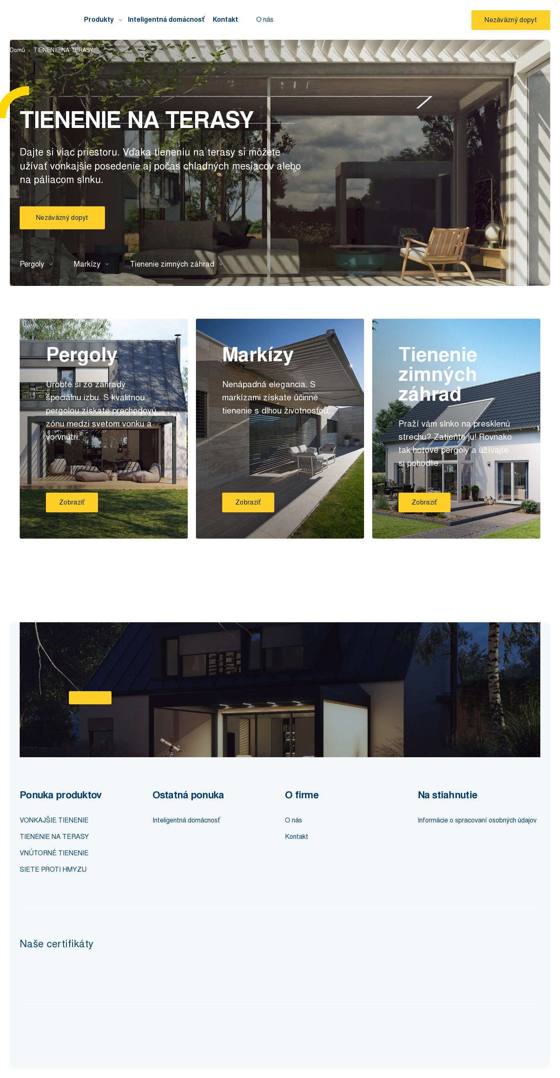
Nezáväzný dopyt (511, 20)
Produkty (99, 19)
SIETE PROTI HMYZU (53, 869)
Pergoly (32, 264)
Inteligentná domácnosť (166, 19)
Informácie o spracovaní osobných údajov (477, 820)
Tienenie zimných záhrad (172, 264)
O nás (264, 19)
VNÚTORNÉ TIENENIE (54, 853)
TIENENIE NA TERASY (54, 836)
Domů (17, 50)
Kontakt (225, 19)
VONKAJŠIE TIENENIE (54, 820)
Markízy (87, 264)
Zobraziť (72, 502)
